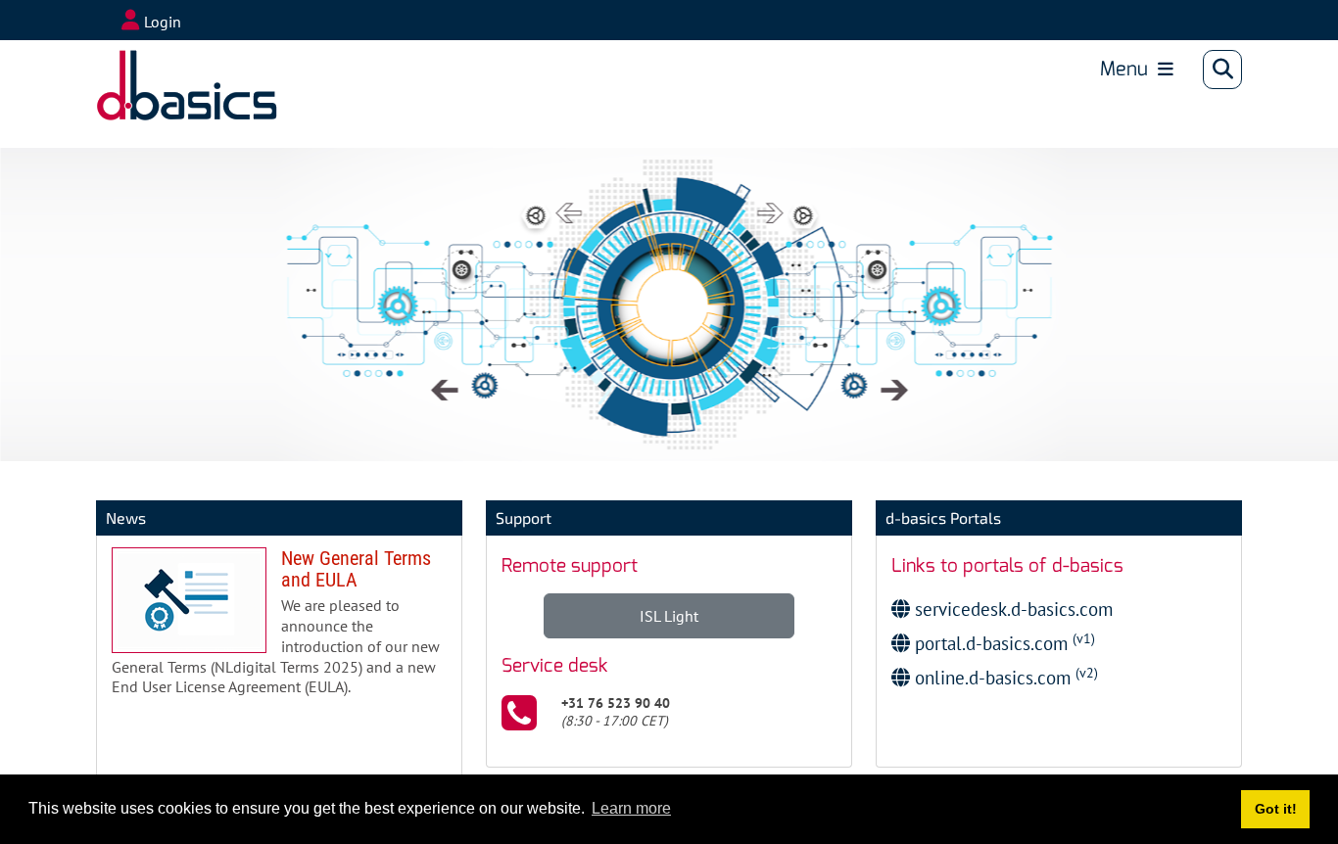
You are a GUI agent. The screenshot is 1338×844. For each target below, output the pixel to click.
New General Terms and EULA (279, 629)
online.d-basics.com (1004, 677)
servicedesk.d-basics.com (1011, 608)
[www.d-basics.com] (160, 70)
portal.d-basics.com (1002, 643)
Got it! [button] (1276, 809)
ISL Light (669, 616)
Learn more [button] (631, 808)
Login (162, 21)
